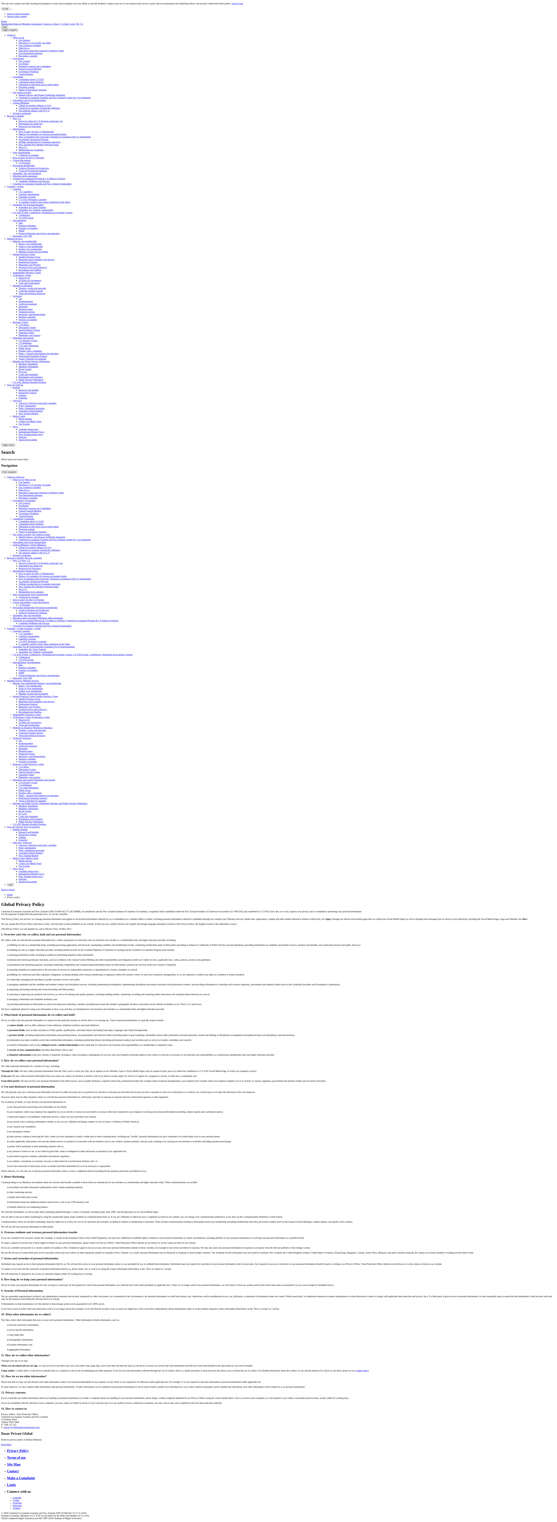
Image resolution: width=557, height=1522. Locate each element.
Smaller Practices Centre (24, 254)
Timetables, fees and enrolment (27, 173)
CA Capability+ (26, 191)
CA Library (24, 325)
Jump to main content (17, 16)
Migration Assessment (32, 24)
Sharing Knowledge (28, 440)
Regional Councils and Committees (35, 66)
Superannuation (26, 301)
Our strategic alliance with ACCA (34, 111)
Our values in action (22, 92)
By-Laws (23, 372)
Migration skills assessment (25, 176)
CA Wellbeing (25, 343)
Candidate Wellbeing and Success (34, 181)
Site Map (13, 1464)
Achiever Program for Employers (34, 168)
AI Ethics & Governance (30, 280)
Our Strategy (24, 40)
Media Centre (19, 416)
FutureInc (23, 398)
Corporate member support (31, 291)
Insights (16, 387)
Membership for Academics (31, 150)
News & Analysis (15, 385)
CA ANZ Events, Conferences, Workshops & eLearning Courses (42, 212)
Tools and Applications (29, 283)
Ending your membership (30, 249)
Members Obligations (28, 366)
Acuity (72, 24)
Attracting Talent (26, 332)
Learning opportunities (29, 194)
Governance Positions (29, 71)
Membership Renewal (11, 24)
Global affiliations (21, 103)
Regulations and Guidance (31, 377)
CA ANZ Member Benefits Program (29, 382)
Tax (20, 299)
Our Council (24, 61)
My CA (79, 24)
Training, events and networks (32, 288)
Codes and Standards (28, 374)
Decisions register (27, 87)
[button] (9, 29)
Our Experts (24, 424)
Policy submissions (27, 406)
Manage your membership (25, 241)
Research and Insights (29, 390)
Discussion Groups (27, 327)
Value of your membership (31, 246)
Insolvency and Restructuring (32, 314)
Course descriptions (22, 160)
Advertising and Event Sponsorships (29, 100)
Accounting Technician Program (33, 139)
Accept (5, 9)
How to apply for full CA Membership (36, 131)
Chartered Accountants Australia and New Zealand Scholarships (42, 184)
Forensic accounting (28, 319)
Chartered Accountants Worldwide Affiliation (39, 108)
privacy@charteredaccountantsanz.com (22, 1427)
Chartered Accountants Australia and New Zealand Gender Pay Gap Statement (55, 97)
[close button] (11, 9)
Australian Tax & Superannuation (28, 205)
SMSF (22, 231)
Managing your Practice (29, 265)
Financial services (27, 312)
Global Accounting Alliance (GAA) (35, 105)
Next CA (23, 147)
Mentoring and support (23, 338)
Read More (6, 1444)
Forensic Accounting (28, 228)
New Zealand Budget (28, 413)
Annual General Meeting (30, 69)
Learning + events (15, 186)
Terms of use (237, 3)
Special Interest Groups (29, 330)
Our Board (23, 64)
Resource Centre (20, 322)
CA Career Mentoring (29, 346)
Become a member (15, 116)
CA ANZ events (26, 218)
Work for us (24, 48)
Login (4, 27)
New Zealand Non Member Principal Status (39, 144)
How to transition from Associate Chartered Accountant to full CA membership (55, 137)
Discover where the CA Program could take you (41, 121)
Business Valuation (27, 225)
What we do (18, 37)
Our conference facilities (30, 45)
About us (11, 35)
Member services (14, 238)
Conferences (24, 215)
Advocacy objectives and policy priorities (37, 403)
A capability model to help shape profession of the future (44, 202)
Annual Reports (26, 74)
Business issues (26, 309)
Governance (18, 58)
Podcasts (23, 437)
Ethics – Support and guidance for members (39, 353)
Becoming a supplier (28, 56)
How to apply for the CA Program (28, 158)
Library (56, 24)
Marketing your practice (29, 335)
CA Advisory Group (28, 340)
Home (4, 21)
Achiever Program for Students (33, 171)
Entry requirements (21, 152)
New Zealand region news (31, 434)
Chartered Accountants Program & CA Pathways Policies (39, 178)
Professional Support (28, 262)
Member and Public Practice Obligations (31, 361)
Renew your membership (30, 244)
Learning (17, 189)
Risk (21, 223)
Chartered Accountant (29, 155)
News (15, 426)
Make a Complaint (21, 1478)
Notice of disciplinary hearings (33, 90)
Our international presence (31, 53)
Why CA (17, 118)
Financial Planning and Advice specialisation (39, 233)
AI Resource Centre (22, 275)
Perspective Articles (28, 393)
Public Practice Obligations (31, 379)
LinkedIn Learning (27, 197)
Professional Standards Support (33, 356)
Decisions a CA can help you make (35, 43)
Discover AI (24, 278)
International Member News (31, 432)
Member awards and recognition (33, 252)
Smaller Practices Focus (29, 257)
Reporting (23, 306)
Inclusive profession (22, 113)
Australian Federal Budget (31, 411)
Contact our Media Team (30, 421)
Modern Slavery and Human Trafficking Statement (42, 95)
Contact (13, 1471)
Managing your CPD (22, 236)
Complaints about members (31, 82)
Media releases (25, 419)
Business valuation (27, 317)
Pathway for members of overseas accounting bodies (43, 134)
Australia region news (29, 429)
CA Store (64, 24)
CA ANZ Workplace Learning (32, 199)
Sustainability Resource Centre (27, 272)
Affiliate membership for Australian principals (39, 142)
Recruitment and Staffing (30, 270)
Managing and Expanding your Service (37, 259)
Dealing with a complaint (30, 351)
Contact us (47, 24)
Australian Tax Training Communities (36, 210)
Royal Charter (25, 369)
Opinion (22, 395)
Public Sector (25, 348)
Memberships (19, 129)
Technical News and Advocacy (33, 267)
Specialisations (19, 220)
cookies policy (362, 1370)
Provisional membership (24, 165)
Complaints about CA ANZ (31, 79)
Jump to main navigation (18, 14)
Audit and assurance (28, 304)
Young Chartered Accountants (32, 359)
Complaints (18, 77)
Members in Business (22, 285)
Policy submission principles (32, 408)
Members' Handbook (28, 364)
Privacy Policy (18, 1451)
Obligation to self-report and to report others (39, 84)
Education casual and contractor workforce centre (41, 50)
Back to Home (8, 890)
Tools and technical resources (32, 293)
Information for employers (31, 124)
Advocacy (17, 400)
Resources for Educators (30, 126)
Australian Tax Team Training (32, 207)
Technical (17, 296)
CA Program (24, 163)
